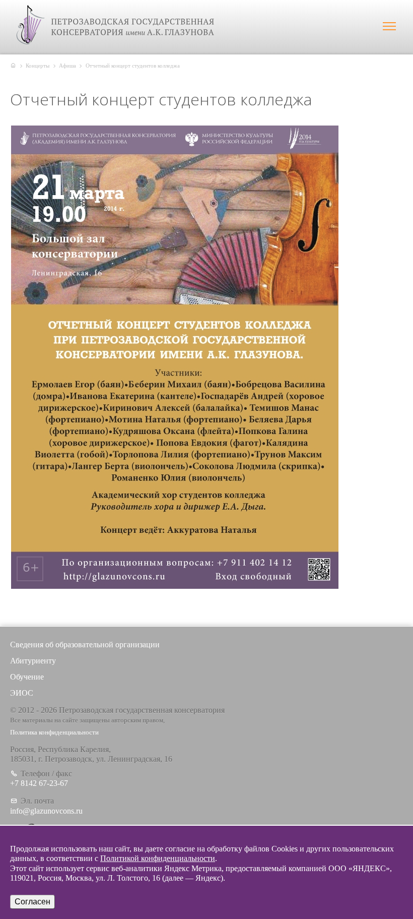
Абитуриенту (33, 660)
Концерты (37, 66)
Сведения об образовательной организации (85, 644)
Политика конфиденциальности (54, 732)
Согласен (32, 901)
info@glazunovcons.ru (46, 811)
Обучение (27, 676)
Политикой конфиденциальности (157, 858)
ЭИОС (21, 693)
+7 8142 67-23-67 (39, 783)
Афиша (67, 66)
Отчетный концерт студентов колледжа (133, 66)
